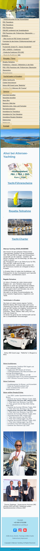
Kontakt (20, 520)
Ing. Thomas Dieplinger (23, 549)
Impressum (24, 538)
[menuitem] (9, 10)
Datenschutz (16, 538)
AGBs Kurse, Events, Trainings (15, 536)
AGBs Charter (30, 536)
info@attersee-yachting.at (20, 525)
